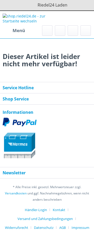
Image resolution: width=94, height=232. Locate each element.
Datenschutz (44, 227)
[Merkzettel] (60, 30)
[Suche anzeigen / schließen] (47, 30)
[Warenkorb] (85, 30)
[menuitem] (14, 30)
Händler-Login (36, 209)
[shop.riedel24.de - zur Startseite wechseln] (25, 18)
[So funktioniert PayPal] (47, 122)
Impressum (80, 227)
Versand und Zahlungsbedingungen (45, 218)
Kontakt (59, 209)
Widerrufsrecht (16, 227)
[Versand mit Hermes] (47, 143)
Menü (19, 30)
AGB (62, 227)
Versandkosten (16, 193)
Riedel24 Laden (52, 5)
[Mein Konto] (73, 30)
